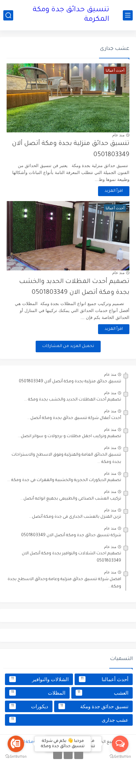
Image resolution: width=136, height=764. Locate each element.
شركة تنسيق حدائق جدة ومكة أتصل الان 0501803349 (71, 535)
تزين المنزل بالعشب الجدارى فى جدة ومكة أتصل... (75, 517)
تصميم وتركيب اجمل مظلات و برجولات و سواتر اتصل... (69, 436)
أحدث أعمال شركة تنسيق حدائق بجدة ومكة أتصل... (74, 418)
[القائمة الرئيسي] (128, 15)
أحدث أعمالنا (104, 679)
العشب (103, 693)
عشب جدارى (69, 720)
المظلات (38, 693)
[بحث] (8, 15)
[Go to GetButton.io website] (120, 756)
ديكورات (29, 706)
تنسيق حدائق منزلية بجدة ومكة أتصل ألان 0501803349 (70, 381)
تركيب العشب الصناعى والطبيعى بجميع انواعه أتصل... (70, 499)
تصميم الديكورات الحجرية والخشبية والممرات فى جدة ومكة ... (64, 480)
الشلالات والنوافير (40, 679)
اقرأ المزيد (114, 191)
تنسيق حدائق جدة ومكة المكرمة (71, 15)
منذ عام (118, 135)
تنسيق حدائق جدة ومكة (94, 706)
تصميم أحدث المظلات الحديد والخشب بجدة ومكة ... (72, 400)
